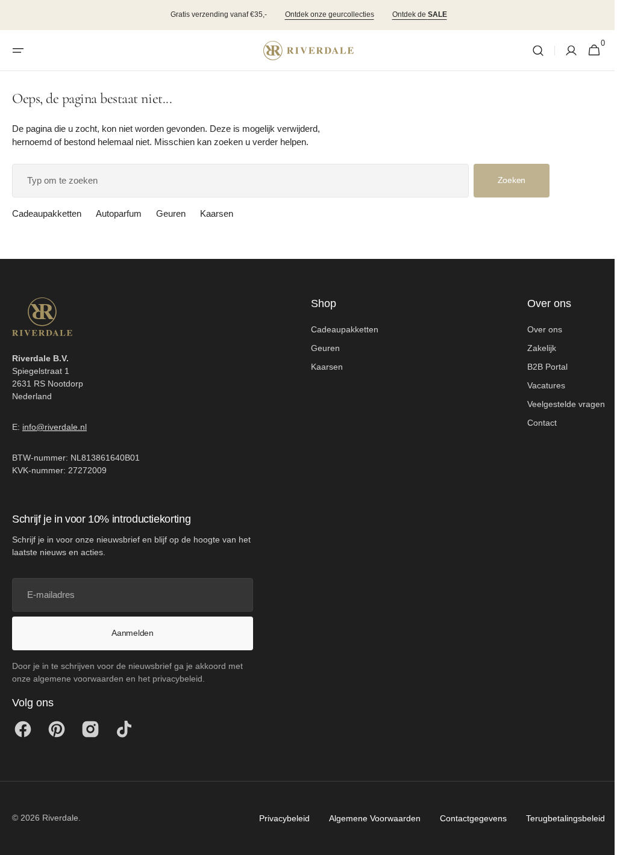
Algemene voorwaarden (366, 818)
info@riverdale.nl (54, 427)
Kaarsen (216, 213)
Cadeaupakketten (46, 213)
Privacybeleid (275, 818)
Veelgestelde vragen (557, 404)
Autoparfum (119, 213)
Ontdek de (419, 14)
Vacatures (537, 385)
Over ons (535, 329)
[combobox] (240, 180)
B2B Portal (538, 367)
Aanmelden (132, 633)
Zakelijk (532, 348)
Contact (533, 423)
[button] (18, 50)
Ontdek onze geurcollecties (329, 14)
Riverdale (60, 817)
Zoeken (511, 180)
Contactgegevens (464, 818)
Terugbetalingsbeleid (556, 818)
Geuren (171, 213)
